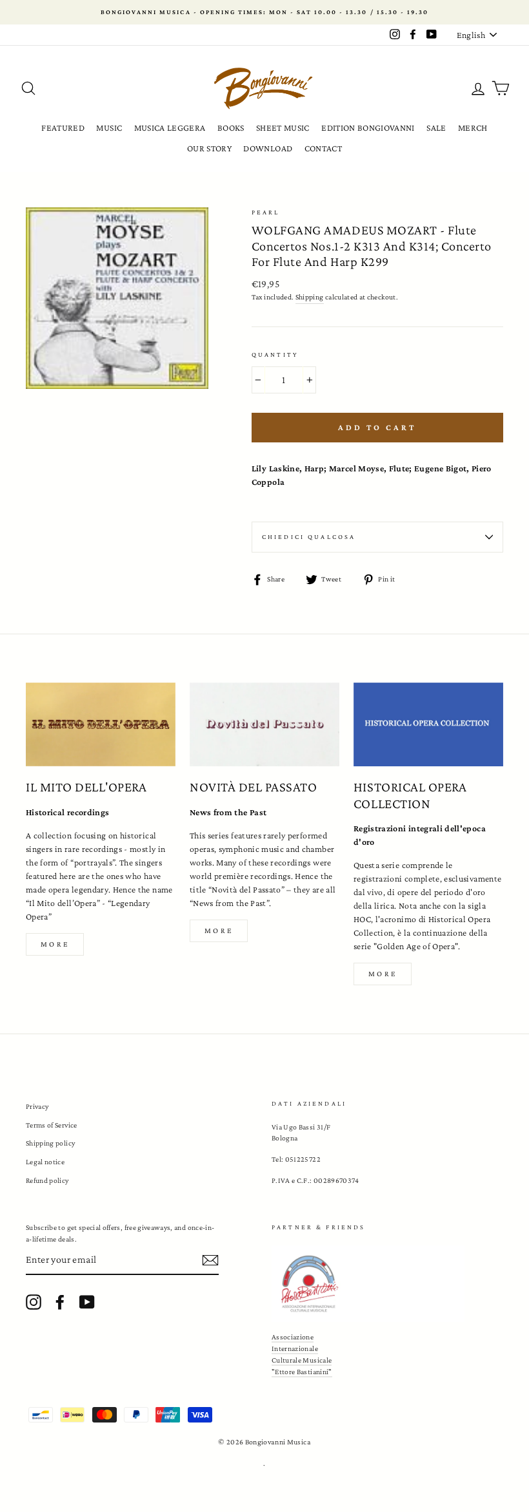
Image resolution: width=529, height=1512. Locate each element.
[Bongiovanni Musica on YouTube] (87, 1302)
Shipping (309, 296)
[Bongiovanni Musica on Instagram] (33, 1302)
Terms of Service (51, 1124)
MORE (219, 930)
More (55, 944)
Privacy (37, 1106)
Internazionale (295, 1348)
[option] (264, 12)
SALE (436, 127)
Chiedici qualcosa (309, 536)
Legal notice (45, 1161)
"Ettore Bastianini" (302, 1371)
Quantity (275, 354)
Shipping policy (50, 1143)
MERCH (473, 127)
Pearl (266, 212)
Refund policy (47, 1180)
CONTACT (323, 148)
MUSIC (109, 127)
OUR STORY (209, 148)
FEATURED (63, 127)
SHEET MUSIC (283, 127)
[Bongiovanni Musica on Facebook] (60, 1302)
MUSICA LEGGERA (170, 127)
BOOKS (231, 127)
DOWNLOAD (267, 148)
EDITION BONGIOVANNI (368, 127)
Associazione (293, 1336)
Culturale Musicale (302, 1360)
